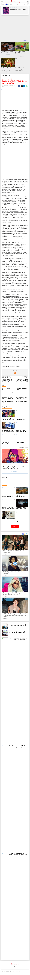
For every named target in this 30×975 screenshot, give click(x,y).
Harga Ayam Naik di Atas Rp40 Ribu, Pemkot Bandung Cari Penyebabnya (21, 389)
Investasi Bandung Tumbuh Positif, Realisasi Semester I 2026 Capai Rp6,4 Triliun (8, 418)
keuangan (10, 78)
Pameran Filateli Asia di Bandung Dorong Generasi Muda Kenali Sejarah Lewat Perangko (8, 393)
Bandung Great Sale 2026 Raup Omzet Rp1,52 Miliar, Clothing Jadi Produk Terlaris (22, 398)
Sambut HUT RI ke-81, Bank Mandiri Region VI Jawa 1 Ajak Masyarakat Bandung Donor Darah (21, 431)
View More (15, 526)
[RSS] (15, 373)
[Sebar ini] (19, 86)
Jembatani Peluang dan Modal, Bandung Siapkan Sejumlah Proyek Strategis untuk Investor (8, 431)
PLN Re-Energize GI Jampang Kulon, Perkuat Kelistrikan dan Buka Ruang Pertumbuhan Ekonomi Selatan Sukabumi (17, 624)
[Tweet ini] (22, 86)
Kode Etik (21, 973)
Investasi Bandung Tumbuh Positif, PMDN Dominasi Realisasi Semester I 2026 (21, 418)
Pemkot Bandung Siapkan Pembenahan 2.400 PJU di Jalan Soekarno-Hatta (18, 639)
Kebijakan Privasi (16, 971)
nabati (17, 366)
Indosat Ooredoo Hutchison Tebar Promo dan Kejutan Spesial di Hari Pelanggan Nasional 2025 (22, 379)
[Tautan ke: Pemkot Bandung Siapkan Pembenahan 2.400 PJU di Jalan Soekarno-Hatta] (5, 690)
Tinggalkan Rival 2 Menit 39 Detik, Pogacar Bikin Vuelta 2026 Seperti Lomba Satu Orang (21, 402)
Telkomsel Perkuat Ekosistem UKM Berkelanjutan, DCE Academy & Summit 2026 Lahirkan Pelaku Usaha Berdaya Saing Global (8, 443)
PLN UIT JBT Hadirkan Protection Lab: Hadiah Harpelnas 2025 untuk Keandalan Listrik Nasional (8, 379)
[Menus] (2, 1)
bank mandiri (6, 366)
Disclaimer (14, 973)
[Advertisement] (15, 22)
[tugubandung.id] (15, 1)
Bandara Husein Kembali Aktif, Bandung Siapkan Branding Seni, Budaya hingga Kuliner (21, 393)
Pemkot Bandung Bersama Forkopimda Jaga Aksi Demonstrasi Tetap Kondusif (7, 389)
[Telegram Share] (24, 86)
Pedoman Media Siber (6, 973)
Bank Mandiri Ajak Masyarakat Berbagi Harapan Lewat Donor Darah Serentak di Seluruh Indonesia (22, 443)
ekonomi (4, 78)
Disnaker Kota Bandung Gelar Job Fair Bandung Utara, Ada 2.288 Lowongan (7, 398)
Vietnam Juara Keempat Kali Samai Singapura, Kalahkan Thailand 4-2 (7, 402)
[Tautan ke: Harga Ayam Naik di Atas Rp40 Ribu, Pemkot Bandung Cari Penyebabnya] (5, 798)
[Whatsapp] (26, 86)
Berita (3, 86)
